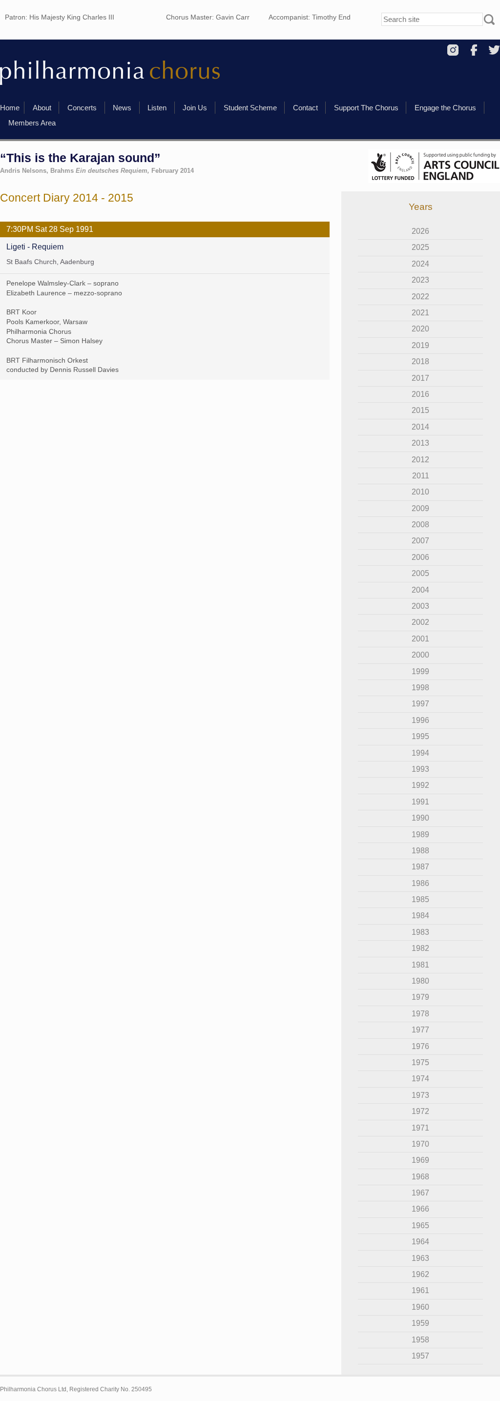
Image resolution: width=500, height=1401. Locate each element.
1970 (420, 1144)
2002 (420, 622)
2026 (420, 231)
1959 (420, 1323)
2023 (420, 280)
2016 (420, 394)
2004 (420, 590)
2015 (420, 410)
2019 (420, 345)
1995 (420, 736)
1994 (420, 753)
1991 (420, 802)
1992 (420, 785)
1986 (420, 883)
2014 (420, 427)
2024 (420, 264)
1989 (420, 834)
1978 (420, 1014)
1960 (420, 1307)
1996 (420, 720)
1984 (420, 915)
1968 (420, 1177)
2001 (420, 639)
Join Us (195, 107)
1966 (420, 1209)
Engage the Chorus (445, 107)
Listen (157, 107)
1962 (420, 1274)
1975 (420, 1062)
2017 (420, 378)
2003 (420, 606)
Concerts (82, 107)
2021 (420, 313)
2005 (420, 573)
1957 (420, 1356)
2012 (420, 459)
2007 (420, 540)
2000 (420, 655)
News (122, 107)
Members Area (32, 123)
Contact (305, 107)
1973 (420, 1095)
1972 (420, 1111)
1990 (420, 818)
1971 (420, 1128)
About (42, 107)
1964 (420, 1241)
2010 (420, 492)
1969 (420, 1160)
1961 (420, 1290)
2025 (420, 247)
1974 (420, 1078)
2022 (420, 296)
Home (10, 107)
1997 (420, 704)
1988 (420, 850)
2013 (420, 443)
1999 (420, 671)
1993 (420, 769)
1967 (420, 1193)
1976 (420, 1046)
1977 (420, 1030)
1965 (420, 1225)
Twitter (494, 50)
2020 (420, 329)
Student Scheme (250, 107)
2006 (420, 557)
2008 (420, 524)
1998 (420, 687)
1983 (420, 932)
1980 (420, 981)
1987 (420, 867)
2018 (420, 361)
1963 (420, 1258)
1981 (420, 965)
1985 (420, 899)
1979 (420, 997)
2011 (420, 476)
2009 (420, 508)
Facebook (474, 50)
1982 (420, 948)
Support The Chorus (366, 107)
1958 (420, 1340)
